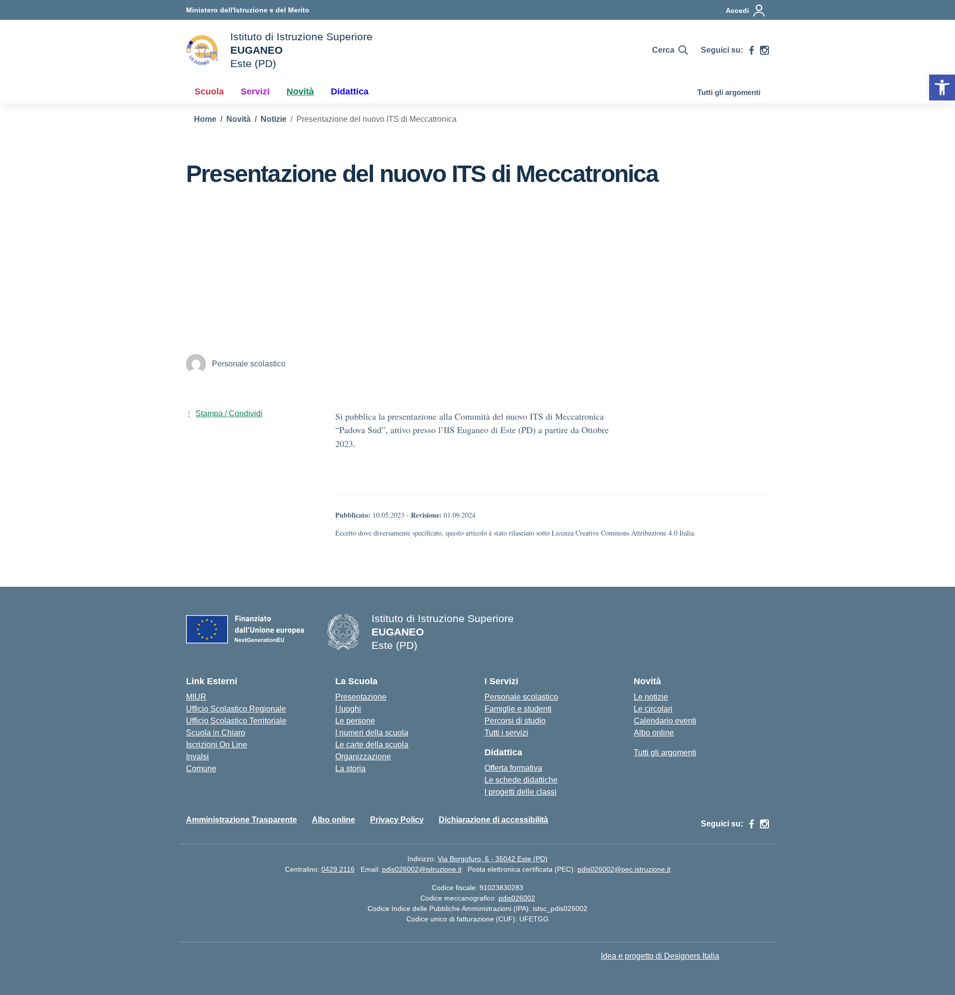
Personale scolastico (521, 697)
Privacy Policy (397, 819)
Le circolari (653, 709)
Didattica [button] (350, 91)
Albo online (654, 732)
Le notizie (651, 697)
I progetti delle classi (520, 792)
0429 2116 (338, 869)
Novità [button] (300, 91)
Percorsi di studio (515, 721)
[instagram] (764, 50)
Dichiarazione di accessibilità (493, 819)
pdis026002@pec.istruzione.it (623, 869)
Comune (201, 768)
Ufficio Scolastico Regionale (236, 709)
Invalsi (197, 756)
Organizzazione (363, 756)
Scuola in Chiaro (215, 732)
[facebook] (751, 50)
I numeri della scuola (371, 732)
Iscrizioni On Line (216, 744)
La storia (350, 768)
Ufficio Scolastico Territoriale (236, 721)
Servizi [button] (255, 91)
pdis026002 (516, 898)
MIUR (196, 697)
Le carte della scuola (371, 744)
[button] (942, 87)
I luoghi (348, 709)
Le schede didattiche (521, 780)
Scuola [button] (209, 91)
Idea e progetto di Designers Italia (660, 956)
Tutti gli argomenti (729, 92)
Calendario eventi (665, 721)
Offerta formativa (513, 768)
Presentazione (360, 697)
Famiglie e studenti (518, 709)
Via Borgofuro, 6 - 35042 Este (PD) (493, 859)
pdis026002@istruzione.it (422, 869)
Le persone (355, 721)
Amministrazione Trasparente (241, 819)
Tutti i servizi (506, 732)
